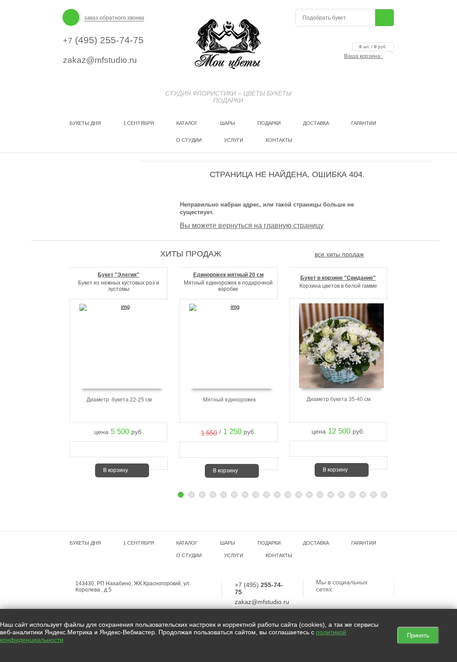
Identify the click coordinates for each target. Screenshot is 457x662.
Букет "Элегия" (118, 275)
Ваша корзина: (365, 56)
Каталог (187, 123)
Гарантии (363, 123)
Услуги (233, 140)
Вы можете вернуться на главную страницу (252, 225)
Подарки (269, 123)
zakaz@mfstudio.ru (100, 60)
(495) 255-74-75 (103, 40)
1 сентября (138, 123)
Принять (418, 635)
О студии (189, 140)
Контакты (279, 140)
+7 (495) (259, 588)
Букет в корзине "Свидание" (338, 278)
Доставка (316, 123)
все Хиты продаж (339, 254)
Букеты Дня (85, 123)
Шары (227, 123)
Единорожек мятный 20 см (228, 275)
